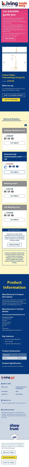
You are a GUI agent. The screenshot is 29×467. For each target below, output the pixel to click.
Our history (4, 391)
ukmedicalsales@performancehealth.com (12, 330)
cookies (7, 443)
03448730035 (5, 328)
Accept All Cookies (8, 462)
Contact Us (23, 403)
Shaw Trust (4, 387)
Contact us (4, 394)
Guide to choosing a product (13, 95)
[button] (4, 62)
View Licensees (9, 38)
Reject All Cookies (8, 452)
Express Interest (14, 245)
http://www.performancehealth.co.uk (13, 314)
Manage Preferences (9, 457)
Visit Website (14, 143)
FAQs (17, 391)
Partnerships (19, 394)
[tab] (11, 118)
